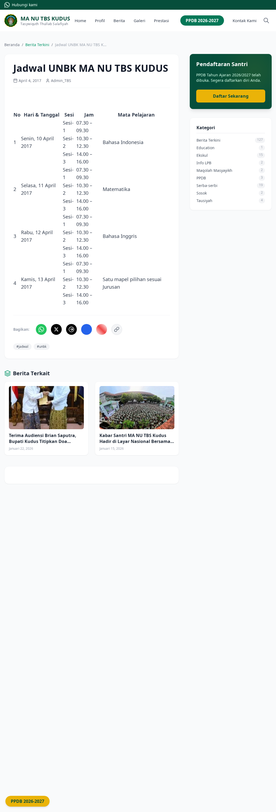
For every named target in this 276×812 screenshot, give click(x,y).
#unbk (41, 346)
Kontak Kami (245, 20)
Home (80, 20)
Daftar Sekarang (231, 96)
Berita (119, 20)
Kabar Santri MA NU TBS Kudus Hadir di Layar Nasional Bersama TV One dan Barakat (134, 441)
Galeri (139, 20)
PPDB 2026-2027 (202, 20)
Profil (100, 20)
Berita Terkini (37, 44)
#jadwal (22, 346)
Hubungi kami (24, 4)
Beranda (12, 44)
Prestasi (161, 20)
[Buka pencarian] (266, 20)
